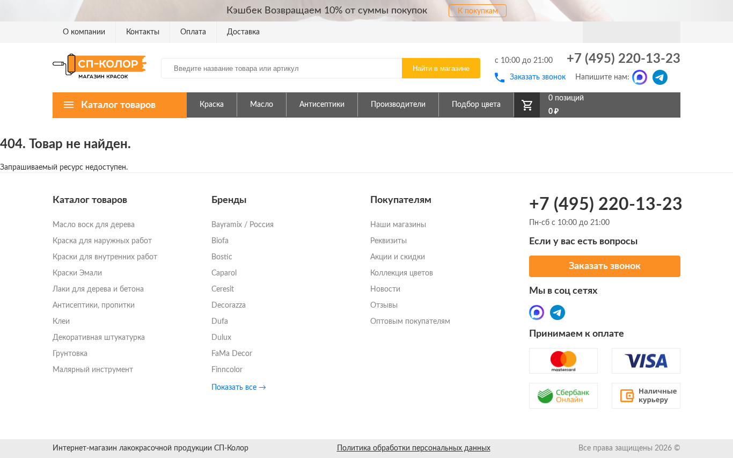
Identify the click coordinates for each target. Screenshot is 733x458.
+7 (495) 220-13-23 (623, 59)
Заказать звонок (538, 77)
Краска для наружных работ (102, 241)
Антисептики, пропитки (94, 305)
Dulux (221, 337)
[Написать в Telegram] (660, 77)
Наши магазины (398, 225)
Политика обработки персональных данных (413, 448)
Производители (398, 104)
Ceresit (222, 289)
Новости (385, 289)
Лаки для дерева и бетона (98, 289)
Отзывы (384, 305)
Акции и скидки (397, 257)
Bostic (221, 257)
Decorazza (228, 305)
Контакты (142, 32)
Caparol (224, 273)
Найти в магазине (441, 68)
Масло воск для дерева (94, 225)
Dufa (219, 321)
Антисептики (321, 104)
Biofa (220, 241)
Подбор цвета (476, 104)
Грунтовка (70, 354)
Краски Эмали (77, 273)
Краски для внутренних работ (105, 257)
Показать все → (238, 387)
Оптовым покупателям (410, 321)
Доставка (243, 32)
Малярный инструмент (93, 370)
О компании (84, 32)
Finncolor (227, 370)
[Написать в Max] (639, 77)
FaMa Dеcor (231, 354)
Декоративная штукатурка (99, 337)
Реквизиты (388, 241)
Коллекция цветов (401, 273)
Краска (212, 104)
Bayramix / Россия (242, 225)
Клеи (61, 321)
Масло (261, 104)
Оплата (193, 32)
